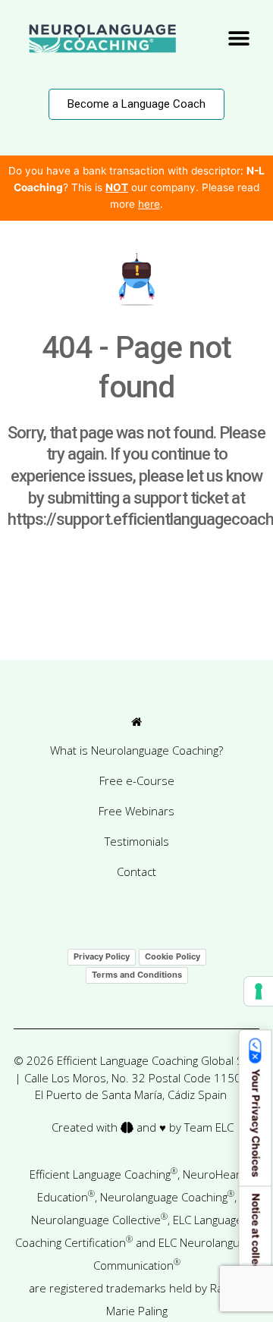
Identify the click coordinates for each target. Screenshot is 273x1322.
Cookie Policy (172, 956)
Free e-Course (136, 780)
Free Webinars (136, 810)
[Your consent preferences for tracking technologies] (258, 991)
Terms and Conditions (137, 974)
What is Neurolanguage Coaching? (136, 750)
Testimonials (137, 841)
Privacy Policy (102, 956)
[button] (239, 38)
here (149, 204)
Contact (136, 871)
